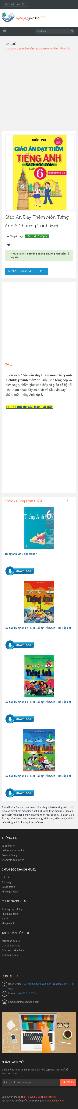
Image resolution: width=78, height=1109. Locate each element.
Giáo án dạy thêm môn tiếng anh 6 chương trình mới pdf (32, 811)
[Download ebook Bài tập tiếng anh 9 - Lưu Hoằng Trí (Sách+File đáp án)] (39, 750)
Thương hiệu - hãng (12, 909)
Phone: (12, 993)
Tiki (41, 270)
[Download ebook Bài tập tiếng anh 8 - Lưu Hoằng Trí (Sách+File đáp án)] (39, 676)
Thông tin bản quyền (13, 859)
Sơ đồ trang (8, 886)
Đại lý (5, 918)
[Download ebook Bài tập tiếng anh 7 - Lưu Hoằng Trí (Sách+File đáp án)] (39, 602)
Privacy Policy (9, 855)
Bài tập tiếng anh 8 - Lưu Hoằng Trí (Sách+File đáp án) (38, 701)
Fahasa (12, 270)
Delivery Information (13, 850)
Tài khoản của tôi (11, 940)
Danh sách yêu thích (13, 950)
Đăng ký (68, 1082)
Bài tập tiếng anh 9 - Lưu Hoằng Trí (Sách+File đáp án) (38, 775)
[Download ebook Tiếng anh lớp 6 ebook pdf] (39, 528)
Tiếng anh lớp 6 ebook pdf (21, 553)
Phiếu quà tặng (10, 891)
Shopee (26, 270)
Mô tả (8, 364)
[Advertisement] (39, 92)
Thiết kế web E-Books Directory (38, 1096)
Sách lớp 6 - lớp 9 (37, 236)
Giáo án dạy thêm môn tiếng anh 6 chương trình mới (44, 807)
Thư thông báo (10, 955)
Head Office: (15, 984)
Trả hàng (6, 882)
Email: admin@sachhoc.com (23, 1001)
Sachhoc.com (57, 1100)
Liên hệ (5, 877)
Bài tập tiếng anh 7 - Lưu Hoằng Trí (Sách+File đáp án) (38, 627)
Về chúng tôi (8, 845)
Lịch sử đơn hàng (11, 945)
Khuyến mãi (8, 923)
